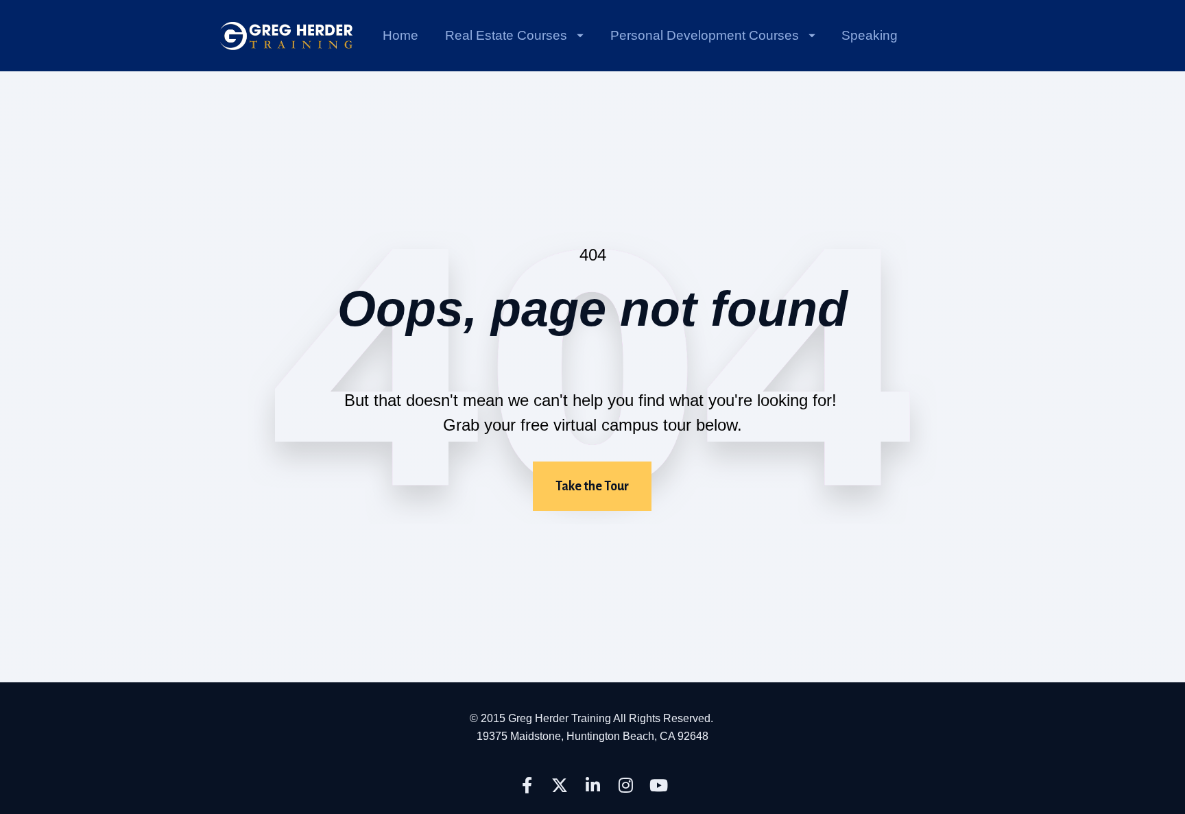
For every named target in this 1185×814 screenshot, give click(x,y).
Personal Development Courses (704, 35)
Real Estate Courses (506, 35)
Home (400, 35)
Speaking (869, 35)
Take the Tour (592, 486)
